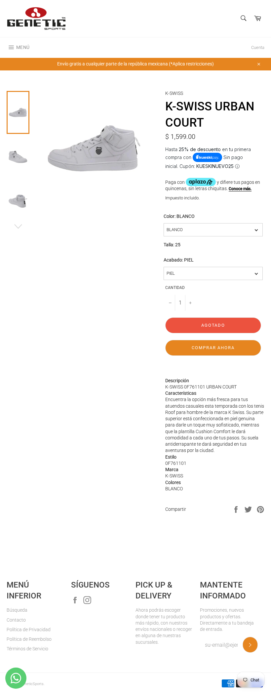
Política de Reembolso (29, 639)
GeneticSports (32, 684)
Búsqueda (17, 610)
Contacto (16, 620)
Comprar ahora (213, 347)
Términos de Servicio (27, 648)
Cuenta (257, 47)
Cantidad (175, 287)
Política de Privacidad (29, 629)
